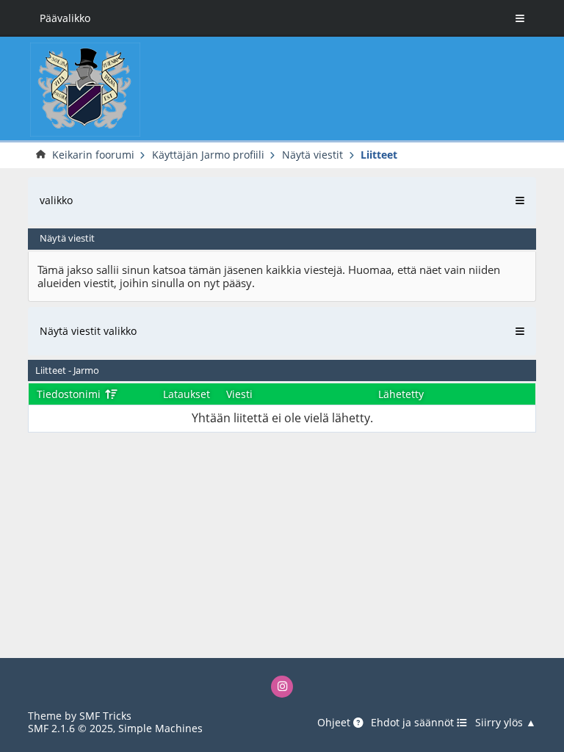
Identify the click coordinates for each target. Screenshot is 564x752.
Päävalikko (65, 18)
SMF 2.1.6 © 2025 (70, 728)
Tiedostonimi (70, 394)
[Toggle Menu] (520, 18)
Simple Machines (160, 728)
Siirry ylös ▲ (505, 722)
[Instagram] (282, 687)
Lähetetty (401, 394)
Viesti (239, 394)
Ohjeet (335, 722)
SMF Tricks (105, 716)
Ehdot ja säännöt (414, 722)
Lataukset (186, 394)
